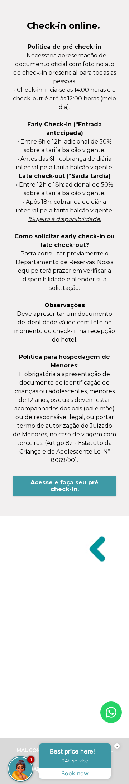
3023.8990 (64, 666)
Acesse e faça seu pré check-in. (64, 486)
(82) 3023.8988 (64, 615)
